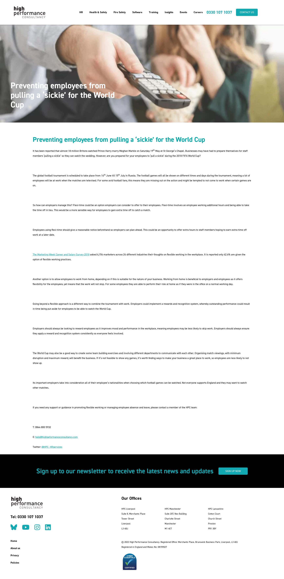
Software (137, 12)
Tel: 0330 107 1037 (27, 516)
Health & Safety (98, 12)
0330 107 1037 (219, 12)
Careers (198, 12)
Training (153, 12)
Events (183, 12)
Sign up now (233, 471)
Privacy (15, 555)
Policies (15, 562)
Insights (169, 12)
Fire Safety (120, 12)
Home (14, 541)
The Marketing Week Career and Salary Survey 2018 (61, 254)
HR (81, 12)
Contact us (247, 12)
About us (15, 548)
